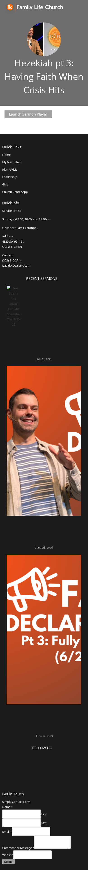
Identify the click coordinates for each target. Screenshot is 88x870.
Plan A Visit (9, 169)
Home (6, 155)
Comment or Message (18, 848)
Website (7, 855)
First (44, 814)
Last (43, 823)
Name (7, 807)
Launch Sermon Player (28, 114)
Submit (8, 861)
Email (7, 832)
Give (5, 184)
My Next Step (11, 162)
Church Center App (15, 192)
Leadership (9, 177)
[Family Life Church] (38, 7)
